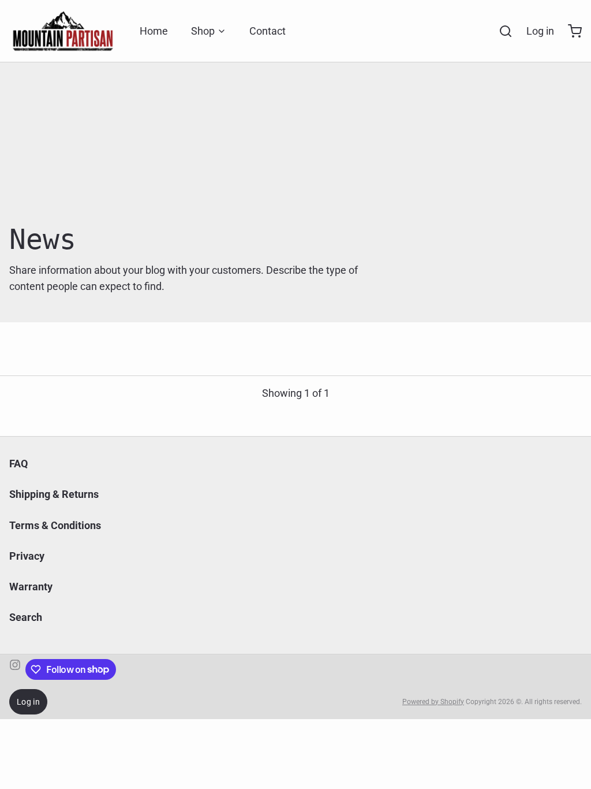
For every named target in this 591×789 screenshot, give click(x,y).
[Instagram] (15, 669)
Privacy (26, 556)
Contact (267, 31)
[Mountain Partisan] (63, 31)
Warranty (31, 586)
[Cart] (570, 31)
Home (154, 31)
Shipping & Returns (54, 494)
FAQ (18, 463)
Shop (203, 31)
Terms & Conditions (55, 525)
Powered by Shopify (433, 702)
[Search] (501, 31)
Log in (540, 31)
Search (25, 617)
